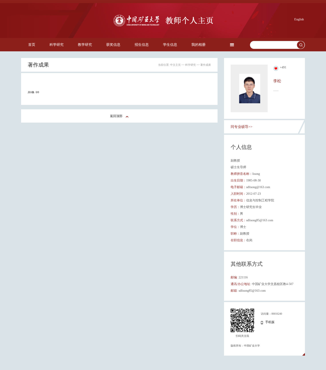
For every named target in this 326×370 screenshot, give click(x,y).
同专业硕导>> (241, 127)
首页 (31, 44)
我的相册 (198, 44)
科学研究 (56, 44)
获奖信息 (113, 44)
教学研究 (85, 44)
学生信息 (170, 44)
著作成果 (205, 64)
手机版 (270, 322)
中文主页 (175, 64)
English (299, 19)
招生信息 (142, 44)
